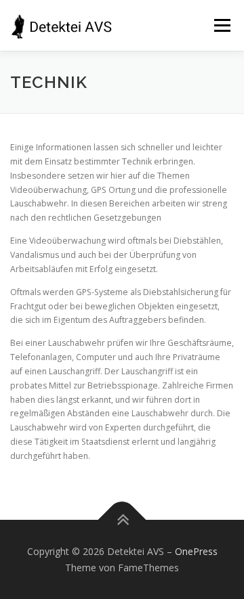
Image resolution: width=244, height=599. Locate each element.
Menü (221, 25)
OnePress (196, 551)
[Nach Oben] (122, 519)
